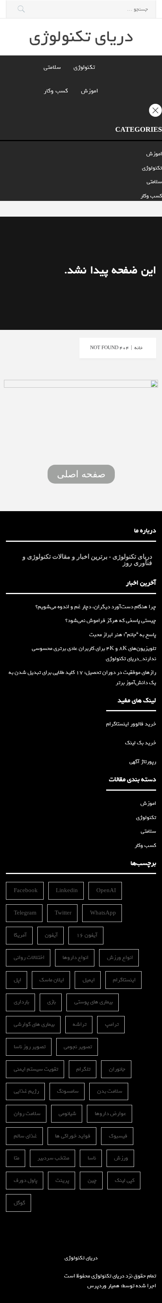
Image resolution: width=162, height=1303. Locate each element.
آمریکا (20, 935)
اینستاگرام (124, 980)
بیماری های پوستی (93, 1002)
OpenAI (106, 890)
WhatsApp (103, 913)
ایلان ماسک (51, 980)
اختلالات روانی (29, 957)
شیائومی (67, 1113)
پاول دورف (25, 1180)
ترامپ (112, 1024)
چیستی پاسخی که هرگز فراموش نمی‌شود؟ (110, 620)
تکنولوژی (84, 67)
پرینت (62, 1180)
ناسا (92, 1158)
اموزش (89, 91)
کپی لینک (124, 1180)
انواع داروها (75, 957)
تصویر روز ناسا (30, 1046)
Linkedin (67, 890)
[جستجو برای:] (81, 9)
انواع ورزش (120, 957)
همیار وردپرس (103, 1285)
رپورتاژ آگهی (142, 761)
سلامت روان (27, 1113)
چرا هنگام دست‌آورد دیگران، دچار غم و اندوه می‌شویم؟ (95, 606)
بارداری (21, 1002)
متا (16, 1158)
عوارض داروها (110, 1113)
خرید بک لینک (140, 742)
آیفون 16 (87, 935)
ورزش (121, 1158)
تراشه (80, 1024)
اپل (17, 980)
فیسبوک (118, 1136)
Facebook (26, 890)
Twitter (63, 913)
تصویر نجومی (78, 1046)
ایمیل (89, 980)
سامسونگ (68, 1091)
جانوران (117, 1069)
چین (92, 1180)
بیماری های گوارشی (34, 1024)
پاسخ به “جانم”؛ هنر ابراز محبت (122, 634)
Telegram (25, 913)
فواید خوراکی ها (72, 1136)
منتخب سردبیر (53, 1158)
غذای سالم (25, 1136)
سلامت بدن (109, 1091)
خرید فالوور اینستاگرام (131, 724)
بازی (51, 1002)
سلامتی (52, 67)
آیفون (51, 935)
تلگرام (83, 1069)
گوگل (19, 1202)
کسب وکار (56, 91)
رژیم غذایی (26, 1091)
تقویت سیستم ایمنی (36, 1069)
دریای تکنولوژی (81, 37)
